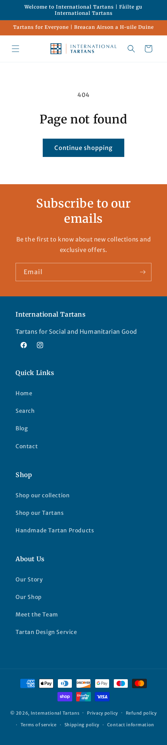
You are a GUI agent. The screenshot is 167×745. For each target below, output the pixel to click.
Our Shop (29, 597)
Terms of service (39, 724)
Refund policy (141, 713)
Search (25, 410)
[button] (15, 48)
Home (24, 393)
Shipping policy (82, 724)
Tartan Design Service (46, 632)
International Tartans (55, 712)
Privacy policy (102, 713)
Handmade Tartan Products (55, 530)
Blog (22, 428)
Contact (27, 446)
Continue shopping (83, 147)
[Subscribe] (142, 272)
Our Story (29, 579)
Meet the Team (37, 614)
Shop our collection (43, 495)
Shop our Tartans (40, 512)
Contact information (130, 724)
